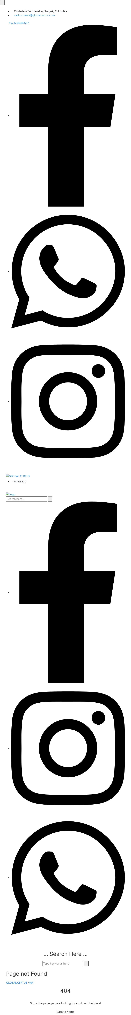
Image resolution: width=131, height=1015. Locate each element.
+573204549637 (18, 23)
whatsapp (19, 481)
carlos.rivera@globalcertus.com (34, 15)
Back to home (65, 1012)
